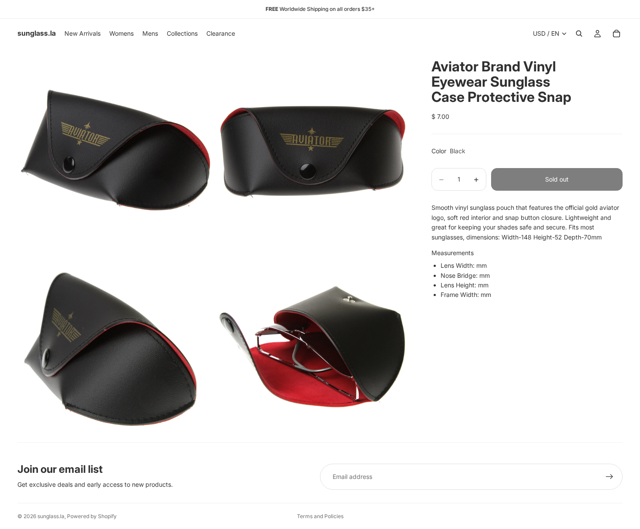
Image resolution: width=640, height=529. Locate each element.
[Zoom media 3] (115, 344)
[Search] (579, 33)
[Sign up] (609, 477)
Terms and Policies (320, 516)
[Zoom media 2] (313, 146)
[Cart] (616, 33)
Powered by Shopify (92, 516)
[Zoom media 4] (313, 344)
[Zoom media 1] (115, 146)
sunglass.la (50, 516)
